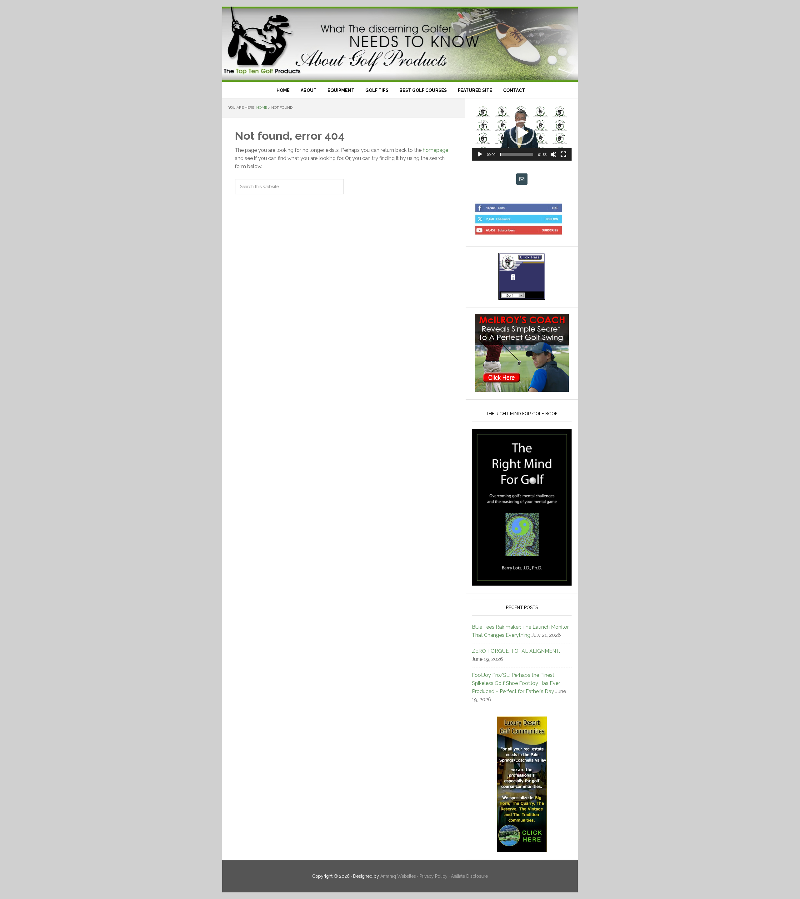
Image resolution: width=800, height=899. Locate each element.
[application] (522, 133)
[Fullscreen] (563, 154)
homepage (435, 150)
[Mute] (553, 154)
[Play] (480, 154)
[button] (521, 132)
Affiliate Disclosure (469, 876)
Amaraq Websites (398, 876)
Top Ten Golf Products (400, 44)
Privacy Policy (433, 876)
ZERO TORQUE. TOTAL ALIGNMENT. (516, 651)
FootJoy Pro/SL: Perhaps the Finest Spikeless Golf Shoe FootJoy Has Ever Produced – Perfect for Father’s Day (516, 683)
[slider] (516, 154)
